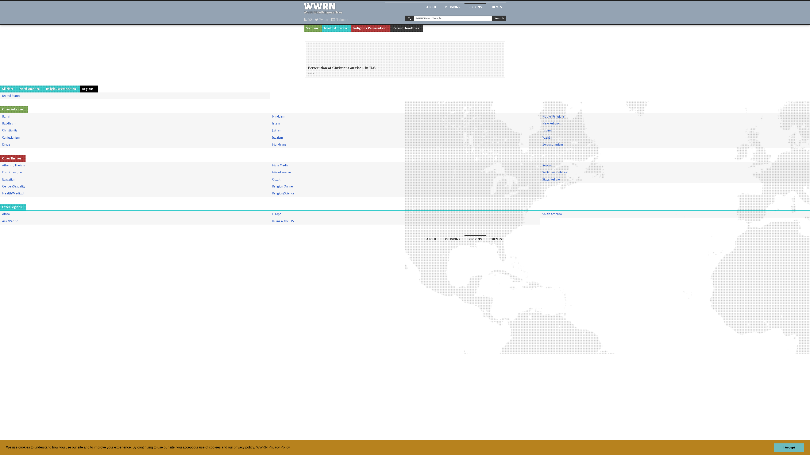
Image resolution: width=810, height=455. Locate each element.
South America (552, 214)
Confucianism (11, 137)
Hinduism (278, 116)
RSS (310, 19)
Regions (475, 7)
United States (11, 96)
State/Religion (552, 179)
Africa (6, 214)
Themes (496, 7)
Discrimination (12, 172)
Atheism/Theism (13, 165)
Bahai (6, 116)
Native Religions (553, 116)
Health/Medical (13, 193)
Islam (276, 123)
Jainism (277, 130)
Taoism (547, 130)
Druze (6, 144)
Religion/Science (283, 193)
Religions (452, 7)
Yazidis (547, 137)
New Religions (552, 123)
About (431, 7)
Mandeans (279, 144)
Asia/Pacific (10, 221)
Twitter (323, 19)
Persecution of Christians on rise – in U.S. (342, 68)
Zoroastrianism (552, 144)
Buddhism (9, 123)
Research (548, 165)
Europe (276, 214)
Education (8, 179)
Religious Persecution (369, 28)
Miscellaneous (281, 172)
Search (499, 18)
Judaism (277, 137)
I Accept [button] (789, 447)
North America (335, 28)
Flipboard (341, 19)
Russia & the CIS (283, 221)
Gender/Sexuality (13, 186)
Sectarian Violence (554, 172)
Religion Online (282, 186)
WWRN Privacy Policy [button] (273, 447)
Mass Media (280, 165)
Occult (276, 179)
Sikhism (312, 28)
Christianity (10, 130)
